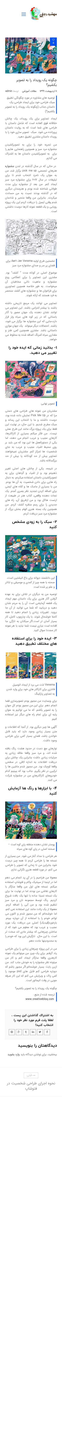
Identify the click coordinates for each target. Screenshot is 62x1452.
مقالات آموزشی (29, 91)
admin (8, 91)
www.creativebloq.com (39, 999)
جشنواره (9, 166)
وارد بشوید (14, 1054)
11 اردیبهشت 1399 (48, 91)
